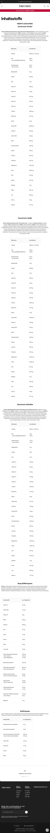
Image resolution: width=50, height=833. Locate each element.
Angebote (27, 794)
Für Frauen (27, 790)
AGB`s (17, 796)
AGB (27, 830)
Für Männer (27, 792)
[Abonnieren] (26, 812)
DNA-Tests (27, 796)
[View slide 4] (27, 776)
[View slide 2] (24, 776)
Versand (18, 792)
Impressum (18, 790)
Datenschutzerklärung (23, 830)
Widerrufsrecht (16, 830)
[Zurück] (1, 1)
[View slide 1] (22, 776)
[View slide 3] (26, 776)
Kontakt (18, 794)
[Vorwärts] (48, 1)
